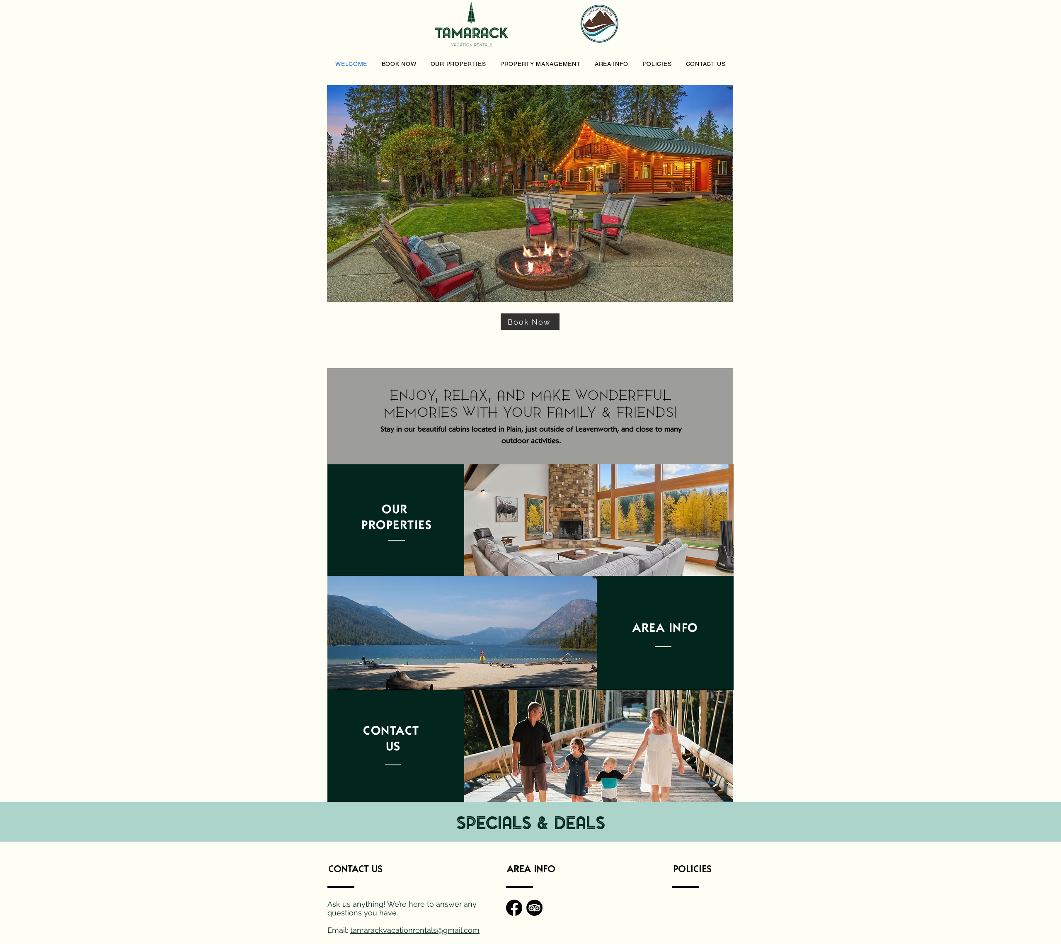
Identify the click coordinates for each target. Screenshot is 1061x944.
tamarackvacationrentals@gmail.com (415, 930)
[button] (398, 63)
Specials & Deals (530, 825)
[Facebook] (514, 908)
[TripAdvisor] (534, 908)
